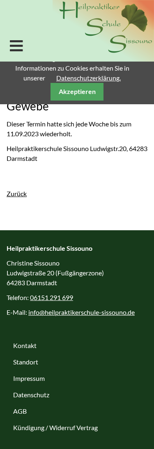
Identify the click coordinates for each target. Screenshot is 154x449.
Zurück (17, 193)
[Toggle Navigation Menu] (16, 46)
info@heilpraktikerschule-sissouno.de (81, 312)
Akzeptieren (77, 91)
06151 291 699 (51, 297)
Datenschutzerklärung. (88, 78)
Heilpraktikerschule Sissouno (103, 31)
